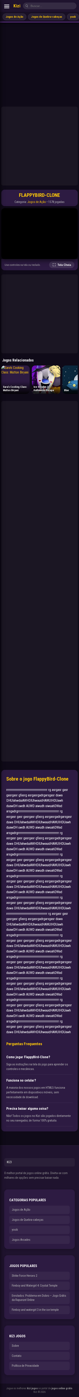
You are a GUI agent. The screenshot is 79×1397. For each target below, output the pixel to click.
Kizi (16, 5)
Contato (16, 1355)
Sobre (15, 1345)
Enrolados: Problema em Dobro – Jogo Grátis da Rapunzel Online (39, 1298)
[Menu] (7, 6)
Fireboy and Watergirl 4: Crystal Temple (35, 1285)
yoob (73, 16)
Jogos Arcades (21, 1239)
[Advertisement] (39, 63)
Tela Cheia (64, 264)
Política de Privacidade (25, 1365)
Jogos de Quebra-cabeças (46, 16)
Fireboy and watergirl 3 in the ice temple (35, 1309)
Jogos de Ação (14, 16)
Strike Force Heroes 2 (24, 1275)
